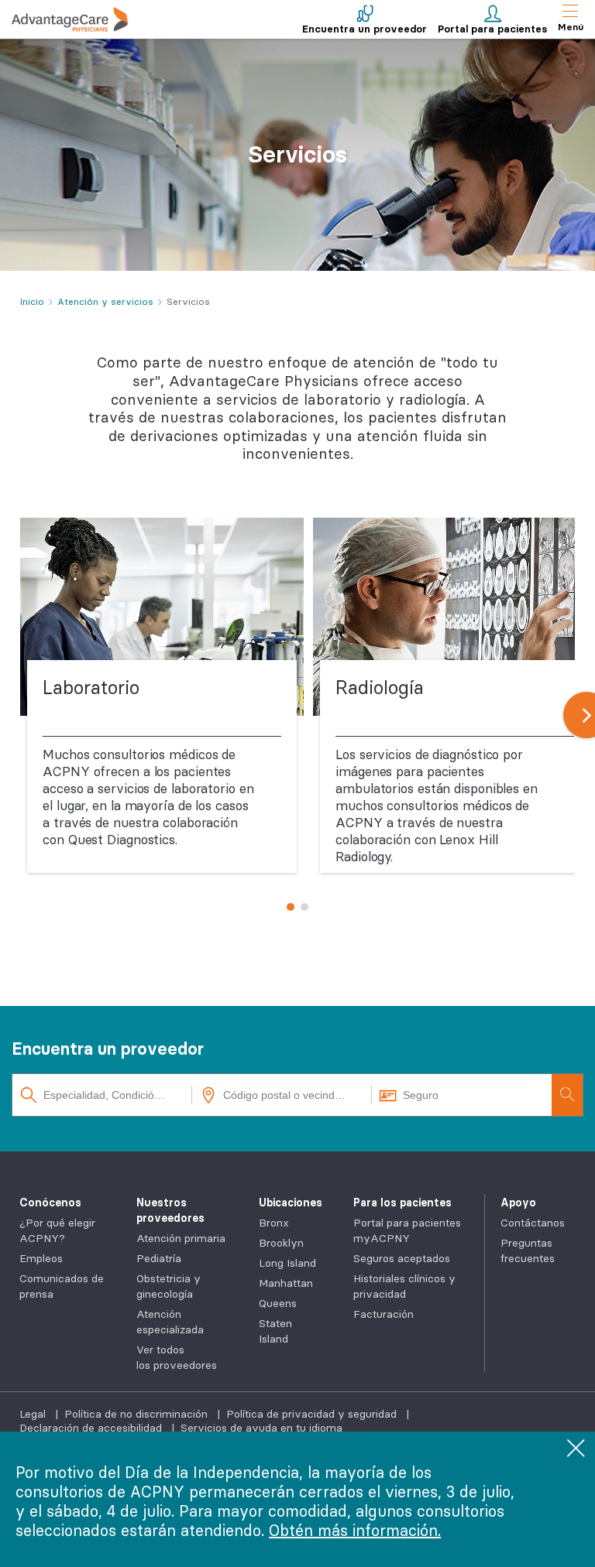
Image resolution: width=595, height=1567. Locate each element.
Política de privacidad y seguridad (313, 1414)
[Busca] (567, 1095)
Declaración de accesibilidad (92, 1428)
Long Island (287, 1263)
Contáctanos (532, 1223)
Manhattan (286, 1283)
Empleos (41, 1258)
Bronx (274, 1223)
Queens (278, 1303)
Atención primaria (180, 1238)
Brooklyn (281, 1243)
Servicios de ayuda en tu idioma (261, 1428)
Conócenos (50, 1202)
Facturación (383, 1314)
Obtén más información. (355, 1530)
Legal (34, 1414)
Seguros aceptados (401, 1258)
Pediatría (158, 1258)
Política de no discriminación (137, 1414)
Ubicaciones (290, 1202)
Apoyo (518, 1202)
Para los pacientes (402, 1202)
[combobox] (102, 1095)
